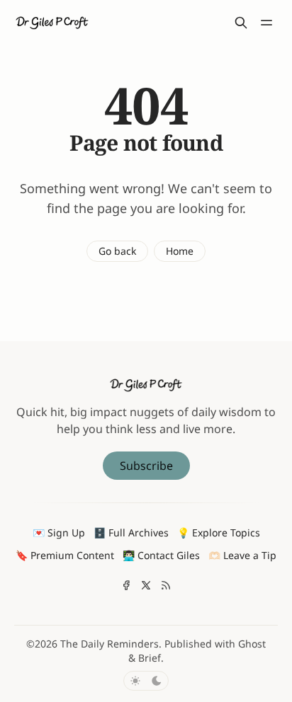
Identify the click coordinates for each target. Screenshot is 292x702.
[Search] (241, 22)
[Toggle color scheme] (146, 681)
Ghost (252, 643)
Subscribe (146, 465)
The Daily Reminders (109, 643)
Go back (117, 251)
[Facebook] (126, 585)
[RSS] (166, 585)
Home (179, 251)
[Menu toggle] (266, 22)
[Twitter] (146, 585)
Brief (149, 657)
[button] (59, 533)
